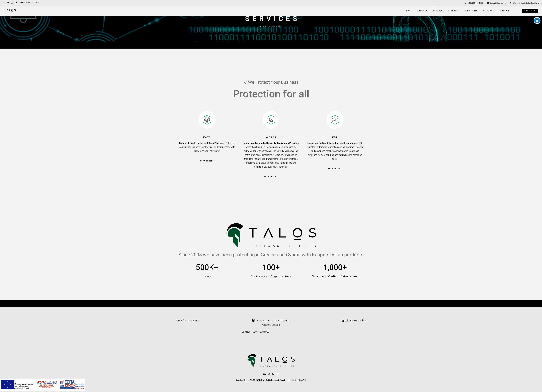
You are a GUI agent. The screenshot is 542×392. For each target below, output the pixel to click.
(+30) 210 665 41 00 (475, 3)
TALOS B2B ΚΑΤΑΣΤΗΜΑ (30, 3)
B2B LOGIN (529, 11)
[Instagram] (12, 3)
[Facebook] (5, 3)
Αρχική (263, 26)
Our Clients (471, 11)
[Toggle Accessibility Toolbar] (537, 20)
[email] (16, 3)
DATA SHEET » (207, 161)
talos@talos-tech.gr (498, 3)
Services (437, 11)
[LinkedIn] (8, 3)
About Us (423, 11)
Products (453, 11)
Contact (487, 11)
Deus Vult (302, 380)
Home (409, 11)
